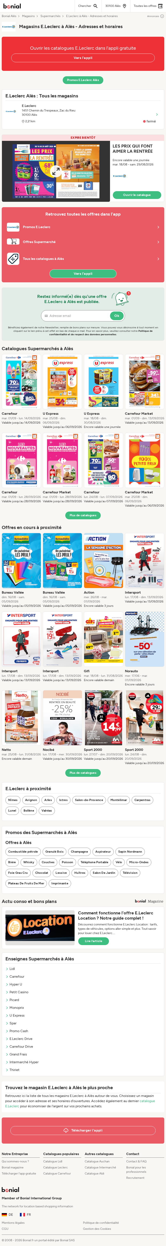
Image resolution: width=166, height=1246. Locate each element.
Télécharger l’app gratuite (19, 1173)
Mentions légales (13, 1223)
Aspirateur (103, 851)
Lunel (12, 810)
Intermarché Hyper (24, 1062)
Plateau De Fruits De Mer (26, 883)
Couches (48, 862)
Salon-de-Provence (89, 800)
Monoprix (17, 1008)
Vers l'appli (83, 58)
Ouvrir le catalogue (137, 195)
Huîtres (79, 873)
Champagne (79, 851)
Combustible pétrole (23, 851)
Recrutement (135, 1178)
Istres (63, 800)
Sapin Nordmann (130, 851)
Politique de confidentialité (101, 1223)
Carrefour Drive (21, 1046)
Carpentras (142, 800)
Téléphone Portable (94, 862)
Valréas (47, 810)
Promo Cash (19, 1031)
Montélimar (118, 800)
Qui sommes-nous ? (15, 1161)
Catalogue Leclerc (55, 1167)
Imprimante (59, 883)
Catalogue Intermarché (100, 1167)
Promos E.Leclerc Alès (83, 80)
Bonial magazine (13, 1167)
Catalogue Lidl (52, 1161)
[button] (83, 168)
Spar (13, 1023)
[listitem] (21, 391)
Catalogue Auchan (97, 1161)
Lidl (12, 969)
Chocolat (41, 873)
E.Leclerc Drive (21, 1039)
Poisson (67, 862)
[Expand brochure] (56, 171)
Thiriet (14, 1070)
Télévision (130, 873)
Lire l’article (93, 941)
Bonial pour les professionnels (136, 1170)
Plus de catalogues (83, 515)
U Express (17, 1015)
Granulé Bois (54, 851)
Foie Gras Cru (18, 873)
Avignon (31, 800)
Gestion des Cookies (97, 1229)
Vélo (119, 862)
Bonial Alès (9, 16)
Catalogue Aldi (94, 1173)
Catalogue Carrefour (57, 1173)
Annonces (153, 16)
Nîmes (13, 800)
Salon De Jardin (104, 873)
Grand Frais (18, 1054)
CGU (5, 1229)
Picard (14, 1000)
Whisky (28, 862)
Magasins (28, 16)
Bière (12, 862)
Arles (48, 800)
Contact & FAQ (136, 1161)
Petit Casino (19, 992)
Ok (116, 316)
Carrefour (17, 976)
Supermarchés (50, 16)
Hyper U (16, 984)
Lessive (61, 873)
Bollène (29, 810)
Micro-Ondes (138, 862)
